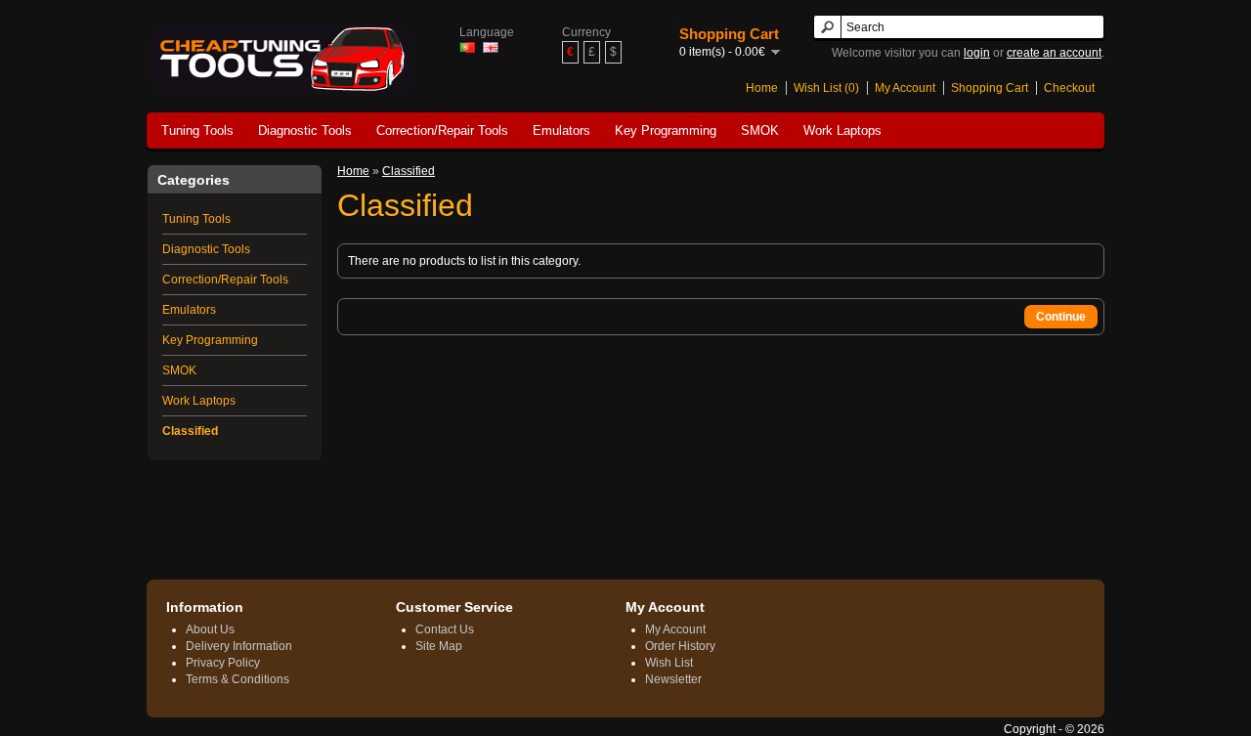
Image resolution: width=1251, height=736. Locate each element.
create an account (1054, 53)
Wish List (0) (826, 88)
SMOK (760, 130)
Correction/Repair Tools (442, 130)
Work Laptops (842, 130)
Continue (1061, 317)
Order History (680, 646)
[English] (490, 47)
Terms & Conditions (237, 679)
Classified (190, 431)
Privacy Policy (223, 663)
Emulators (561, 130)
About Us (210, 629)
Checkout (1069, 88)
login (977, 53)
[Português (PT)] (467, 47)
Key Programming (665, 130)
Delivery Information (239, 646)
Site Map (438, 646)
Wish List (669, 663)
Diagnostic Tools (305, 130)
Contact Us (444, 629)
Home (762, 88)
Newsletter (673, 679)
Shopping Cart (989, 88)
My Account (905, 88)
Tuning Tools (197, 130)
